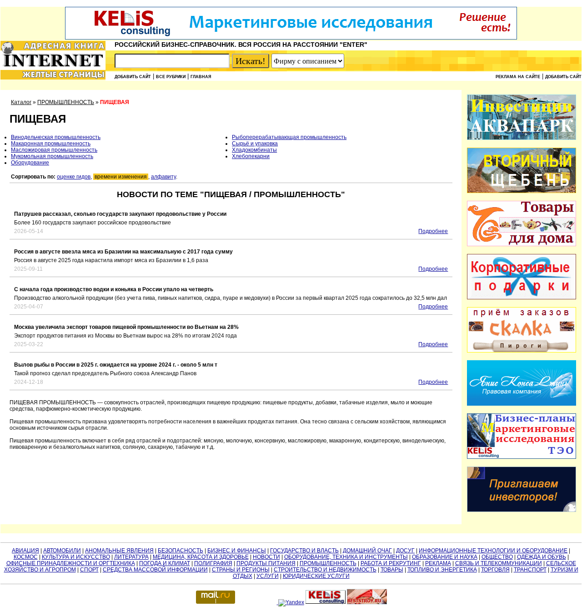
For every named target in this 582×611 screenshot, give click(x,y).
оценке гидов (73, 177)
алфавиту (163, 177)
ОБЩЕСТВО (497, 557)
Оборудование (30, 162)
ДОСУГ (405, 550)
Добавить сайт (133, 77)
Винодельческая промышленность (55, 137)
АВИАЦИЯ (25, 550)
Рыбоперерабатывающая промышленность (289, 137)
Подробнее (433, 231)
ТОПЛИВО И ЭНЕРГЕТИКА (442, 569)
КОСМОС (26, 557)
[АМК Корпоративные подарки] (521, 297)
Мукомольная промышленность (52, 156)
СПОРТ (89, 569)
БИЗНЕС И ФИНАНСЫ (236, 550)
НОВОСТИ (266, 557)
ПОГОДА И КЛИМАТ (164, 563)
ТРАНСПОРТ (530, 569)
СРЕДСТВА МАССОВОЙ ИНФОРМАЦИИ (155, 569)
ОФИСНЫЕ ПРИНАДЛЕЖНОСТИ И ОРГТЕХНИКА (70, 563)
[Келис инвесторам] (521, 510)
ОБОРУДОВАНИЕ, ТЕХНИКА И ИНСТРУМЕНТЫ (346, 557)
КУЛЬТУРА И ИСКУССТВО (76, 557)
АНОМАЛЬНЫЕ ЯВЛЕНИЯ (119, 550)
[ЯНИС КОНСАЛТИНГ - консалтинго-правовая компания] (521, 404)
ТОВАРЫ (392, 569)
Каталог (21, 102)
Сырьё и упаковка (255, 143)
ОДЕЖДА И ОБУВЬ (541, 557)
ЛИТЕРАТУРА (131, 557)
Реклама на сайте (518, 77)
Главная (201, 77)
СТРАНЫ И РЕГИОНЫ (241, 569)
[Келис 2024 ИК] (521, 457)
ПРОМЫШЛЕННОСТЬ (65, 102)
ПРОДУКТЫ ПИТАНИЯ (266, 563)
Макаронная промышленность (50, 143)
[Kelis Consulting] (291, 38)
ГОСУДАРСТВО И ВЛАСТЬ (304, 550)
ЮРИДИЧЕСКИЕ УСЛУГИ (316, 576)
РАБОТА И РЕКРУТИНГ (391, 563)
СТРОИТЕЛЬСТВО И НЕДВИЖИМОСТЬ (325, 569)
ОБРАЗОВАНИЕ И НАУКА (444, 557)
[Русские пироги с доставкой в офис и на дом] (521, 351)
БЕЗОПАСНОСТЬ (180, 550)
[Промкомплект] (521, 191)
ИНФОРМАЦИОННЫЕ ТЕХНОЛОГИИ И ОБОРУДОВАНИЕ (493, 550)
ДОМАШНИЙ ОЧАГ (367, 550)
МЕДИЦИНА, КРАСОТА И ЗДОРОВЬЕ (201, 557)
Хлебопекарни (251, 156)
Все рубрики (171, 77)
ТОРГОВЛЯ (495, 569)
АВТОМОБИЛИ (62, 550)
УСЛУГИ (267, 576)
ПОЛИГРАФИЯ (213, 563)
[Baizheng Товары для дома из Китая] (521, 244)
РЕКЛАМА (438, 563)
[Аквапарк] (521, 138)
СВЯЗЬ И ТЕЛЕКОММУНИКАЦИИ (498, 563)
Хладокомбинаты (254, 150)
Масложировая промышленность (54, 150)
